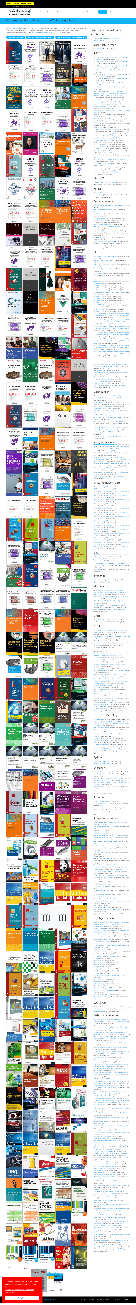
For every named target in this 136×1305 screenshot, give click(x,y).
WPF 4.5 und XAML (99, 123)
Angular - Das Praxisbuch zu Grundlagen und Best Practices (111, 1113)
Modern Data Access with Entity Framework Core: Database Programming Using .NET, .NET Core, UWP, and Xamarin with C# (111, 449)
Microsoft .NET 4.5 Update (101, 115)
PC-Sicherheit (97, 810)
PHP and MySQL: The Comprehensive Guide (106, 822)
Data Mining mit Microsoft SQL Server (105, 432)
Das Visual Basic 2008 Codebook (103, 163)
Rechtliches (126, 1299)
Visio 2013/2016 (98, 49)
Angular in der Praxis (100, 1121)
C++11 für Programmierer (101, 381)
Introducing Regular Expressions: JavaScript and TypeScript (111, 1126)
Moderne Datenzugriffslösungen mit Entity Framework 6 (110, 472)
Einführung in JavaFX (100, 561)
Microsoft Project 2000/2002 (102, 996)
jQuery (95, 582)
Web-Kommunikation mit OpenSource (105, 990)
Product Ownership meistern (102, 941)
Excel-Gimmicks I (98, 960)
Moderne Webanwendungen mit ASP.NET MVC (107, 1196)
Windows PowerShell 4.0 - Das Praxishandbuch (107, 698)
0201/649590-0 (12, 7)
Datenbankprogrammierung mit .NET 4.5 (106, 402)
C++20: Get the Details (100, 370)
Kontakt (107, 1299)
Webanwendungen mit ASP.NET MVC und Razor (107, 1117)
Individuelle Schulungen (74, 12)
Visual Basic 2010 (99, 149)
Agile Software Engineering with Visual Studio (107, 909)
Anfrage (31, 7)
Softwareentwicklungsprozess (102, 907)
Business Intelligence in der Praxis (104, 269)
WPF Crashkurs (98, 127)
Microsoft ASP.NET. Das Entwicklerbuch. (105, 193)
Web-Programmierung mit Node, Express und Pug (108, 1140)
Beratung (59, 12)
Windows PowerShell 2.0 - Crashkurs (104, 702)
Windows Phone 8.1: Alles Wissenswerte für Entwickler (109, 605)
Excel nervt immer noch (100, 969)
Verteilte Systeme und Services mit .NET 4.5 (106, 106)
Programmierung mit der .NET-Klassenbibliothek (108, 172)
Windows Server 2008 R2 (101, 218)
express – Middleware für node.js (103, 1168)
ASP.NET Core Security (100, 801)
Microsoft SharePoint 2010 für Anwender (106, 787)
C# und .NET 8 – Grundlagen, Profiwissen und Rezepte (109, 292)
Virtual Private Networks (101, 803)
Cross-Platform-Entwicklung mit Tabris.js (105, 858)
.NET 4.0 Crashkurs (99, 144)
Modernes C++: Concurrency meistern (105, 377)
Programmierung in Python (101, 761)
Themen (49, 12)
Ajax (95, 1238)
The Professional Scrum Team (102, 852)
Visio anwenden (98, 954)
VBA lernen (97, 958)
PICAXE (96, 971)
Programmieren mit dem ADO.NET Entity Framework (109, 476)
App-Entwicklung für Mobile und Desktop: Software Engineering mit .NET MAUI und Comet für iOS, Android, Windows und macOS (110, 592)
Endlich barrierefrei (99, 928)
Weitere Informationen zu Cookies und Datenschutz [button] (19, 1291)
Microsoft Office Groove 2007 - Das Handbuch (107, 620)
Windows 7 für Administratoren (103, 224)
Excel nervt (97, 973)
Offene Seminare (91, 12)
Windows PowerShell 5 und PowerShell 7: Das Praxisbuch (110, 670)
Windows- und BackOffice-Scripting (104, 751)
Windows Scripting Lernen (101, 704)
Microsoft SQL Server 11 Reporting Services (106, 411)
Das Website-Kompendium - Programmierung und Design (111, 1153)
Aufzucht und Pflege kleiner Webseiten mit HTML (108, 1043)
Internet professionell (100, 812)
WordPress (97, 884)
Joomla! (96, 905)
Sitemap (99, 1299)
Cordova (96, 882)
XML (95, 856)
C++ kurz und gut (98, 383)
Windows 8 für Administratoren (103, 210)
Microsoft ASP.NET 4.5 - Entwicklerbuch (105, 1200)
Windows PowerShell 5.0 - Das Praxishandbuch (107, 694)
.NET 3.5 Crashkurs (99, 168)
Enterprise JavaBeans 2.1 (101, 569)
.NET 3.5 (96, 170)
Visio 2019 (97, 967)
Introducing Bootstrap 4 (100, 1130)
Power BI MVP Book (99, 273)
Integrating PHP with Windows (102, 1215)
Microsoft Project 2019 (100, 962)
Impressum (116, 1299)
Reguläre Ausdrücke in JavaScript (103, 1172)
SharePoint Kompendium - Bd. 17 (103, 774)
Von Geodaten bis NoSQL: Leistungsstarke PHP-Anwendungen (112, 1204)
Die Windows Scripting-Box (101, 709)
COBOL (96, 831)
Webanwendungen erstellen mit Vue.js (105, 1098)
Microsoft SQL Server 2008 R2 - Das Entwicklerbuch (109, 421)
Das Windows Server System (102, 237)
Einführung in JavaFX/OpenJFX (102, 557)
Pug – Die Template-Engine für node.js (105, 1138)
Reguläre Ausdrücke (99, 950)
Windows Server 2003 (100, 220)
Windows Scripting (99, 711)
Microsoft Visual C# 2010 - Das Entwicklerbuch (107, 151)
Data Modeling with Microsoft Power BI (105, 256)
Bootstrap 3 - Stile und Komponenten (104, 1162)
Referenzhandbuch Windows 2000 (104, 246)
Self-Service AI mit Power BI (102, 260)
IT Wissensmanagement (101, 984)
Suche (122, 12)
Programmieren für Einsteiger (102, 886)
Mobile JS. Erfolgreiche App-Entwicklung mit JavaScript (109, 601)
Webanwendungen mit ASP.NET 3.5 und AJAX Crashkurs (110, 1240)
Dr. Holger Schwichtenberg (44, 1300)
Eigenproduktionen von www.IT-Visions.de (106, 38)
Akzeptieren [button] (22, 1298)
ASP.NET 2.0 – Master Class (102, 1245)
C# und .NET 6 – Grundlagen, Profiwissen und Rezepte (109, 305)
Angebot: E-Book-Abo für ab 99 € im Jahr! (40, 37)
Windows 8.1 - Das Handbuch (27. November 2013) (109, 205)
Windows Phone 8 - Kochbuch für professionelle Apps (109, 609)
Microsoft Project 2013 (100, 979)
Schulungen (34, 32)
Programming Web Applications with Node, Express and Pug (111, 1132)
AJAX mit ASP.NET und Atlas (102, 1247)
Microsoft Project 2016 (100, 964)
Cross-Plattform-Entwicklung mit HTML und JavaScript (109, 1181)
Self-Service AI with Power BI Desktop (104, 265)
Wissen (103, 12)
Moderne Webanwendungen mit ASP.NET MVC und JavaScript (112, 1185)
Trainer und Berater (16, 28)
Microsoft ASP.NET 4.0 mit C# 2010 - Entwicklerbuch (109, 1217)
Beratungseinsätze (46, 32)
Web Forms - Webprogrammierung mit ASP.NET (108, 1249)
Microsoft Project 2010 (100, 986)
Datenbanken (97, 408)
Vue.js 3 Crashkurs (99, 1058)
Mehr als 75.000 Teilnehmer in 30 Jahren (19, 3)
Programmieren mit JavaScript (102, 580)
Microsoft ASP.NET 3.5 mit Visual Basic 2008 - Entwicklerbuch (111, 159)
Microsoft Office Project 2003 (102, 994)
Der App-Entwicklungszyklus (102, 890)
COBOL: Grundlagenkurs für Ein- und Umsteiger (108, 841)
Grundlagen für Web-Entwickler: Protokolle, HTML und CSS (111, 1157)
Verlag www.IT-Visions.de (16, 37)
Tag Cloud (91, 1299)
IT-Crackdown (98, 808)
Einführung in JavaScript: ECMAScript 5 (105, 1174)
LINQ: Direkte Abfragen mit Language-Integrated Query (110, 436)
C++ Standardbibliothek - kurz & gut (104, 379)
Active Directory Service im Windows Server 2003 (108, 231)
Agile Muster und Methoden (102, 914)
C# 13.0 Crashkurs (99, 288)
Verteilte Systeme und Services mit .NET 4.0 (106, 129)
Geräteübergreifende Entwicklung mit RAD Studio (108, 871)
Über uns (112, 12)
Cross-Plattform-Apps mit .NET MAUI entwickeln (108, 70)
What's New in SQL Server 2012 (103, 406)
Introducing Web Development (102, 1136)
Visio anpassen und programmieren (104, 956)
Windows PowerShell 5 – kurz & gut (104, 689)
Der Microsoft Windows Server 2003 (104, 241)
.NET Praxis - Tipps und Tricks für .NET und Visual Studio (110, 102)
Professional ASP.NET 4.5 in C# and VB (105, 182)
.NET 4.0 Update (98, 155)
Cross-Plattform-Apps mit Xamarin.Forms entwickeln (109, 87)
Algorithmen (97, 981)
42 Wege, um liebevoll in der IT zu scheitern (106, 827)
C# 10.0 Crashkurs (99, 309)
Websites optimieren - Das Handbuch (104, 1177)
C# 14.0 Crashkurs (99, 283)
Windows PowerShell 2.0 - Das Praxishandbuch (107, 730)
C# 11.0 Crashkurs (99, 300)
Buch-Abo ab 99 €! (99, 41)
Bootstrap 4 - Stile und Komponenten (104, 1164)
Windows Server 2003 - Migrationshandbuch (107, 227)
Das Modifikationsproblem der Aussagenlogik (107, 975)
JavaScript (96, 1189)
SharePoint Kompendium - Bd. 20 (103, 772)
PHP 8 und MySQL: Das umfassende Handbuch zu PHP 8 (110, 1068)
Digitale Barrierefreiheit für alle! (103, 935)
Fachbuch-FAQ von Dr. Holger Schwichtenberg (71, 37)
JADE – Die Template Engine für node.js (105, 1166)
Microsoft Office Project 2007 (102, 988)
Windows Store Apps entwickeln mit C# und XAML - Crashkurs (112, 110)
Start (41, 12)
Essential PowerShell (100, 706)
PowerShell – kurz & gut (100, 668)
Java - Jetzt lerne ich (99, 559)
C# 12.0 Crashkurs (99, 296)
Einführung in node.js (100, 1170)
